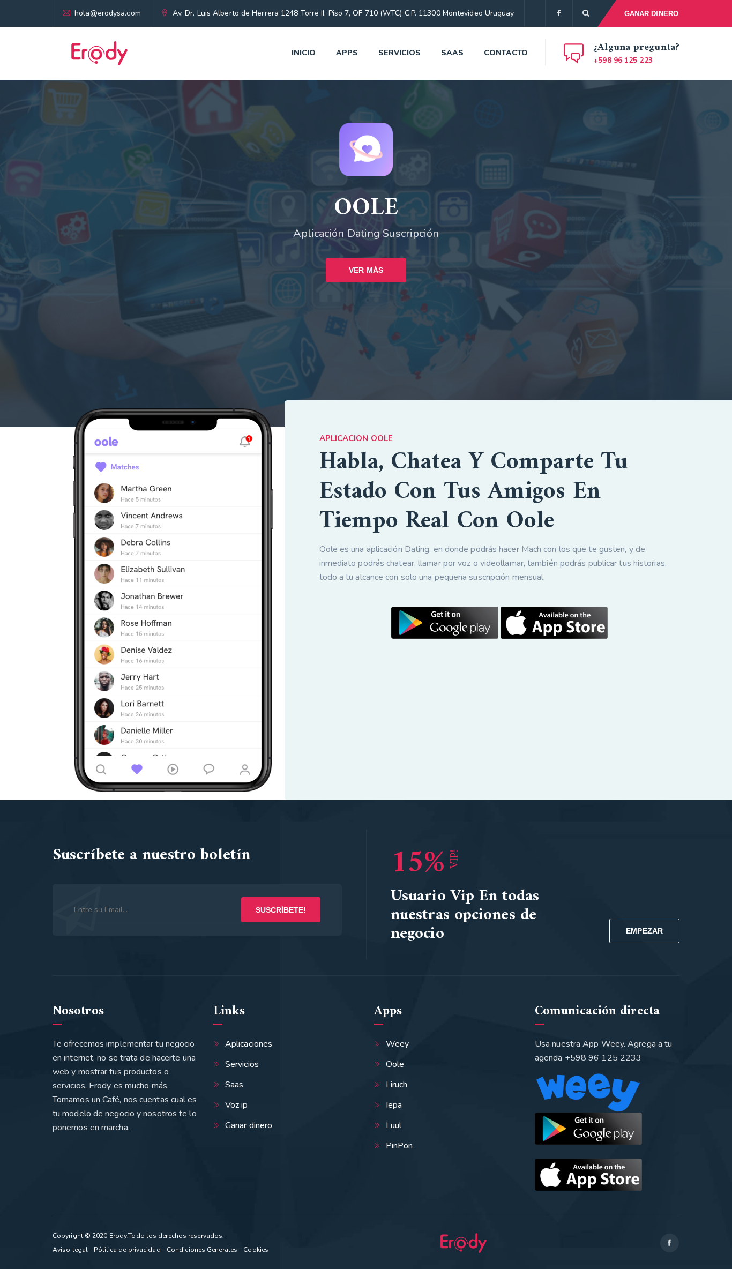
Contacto (506, 53)
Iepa (394, 1105)
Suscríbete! (281, 910)
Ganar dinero (248, 1125)
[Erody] (99, 53)
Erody (118, 1235)
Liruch (397, 1085)
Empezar (644, 931)
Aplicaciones (248, 1044)
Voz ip (236, 1105)
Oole (395, 1064)
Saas (452, 53)
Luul (393, 1125)
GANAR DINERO (651, 14)
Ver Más (366, 270)
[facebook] (558, 13)
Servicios (399, 53)
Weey (397, 1044)
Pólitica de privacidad (127, 1249)
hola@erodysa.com (107, 13)
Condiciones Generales (202, 1249)
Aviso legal (70, 1249)
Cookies (255, 1249)
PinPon (399, 1146)
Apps (347, 53)
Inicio (304, 53)
